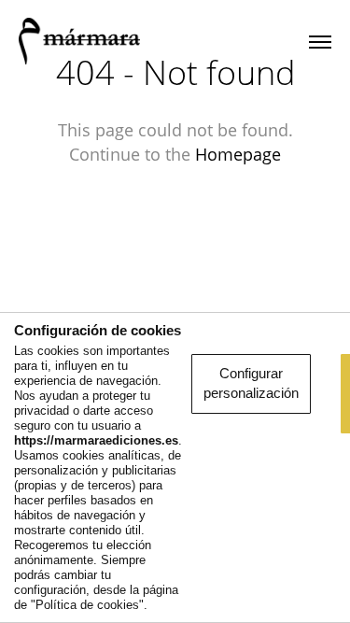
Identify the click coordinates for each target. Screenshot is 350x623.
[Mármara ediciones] (79, 42)
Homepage (238, 154)
